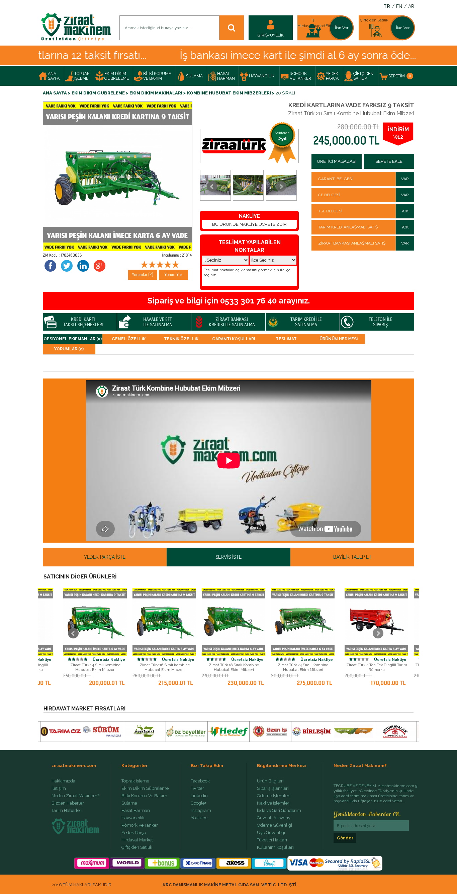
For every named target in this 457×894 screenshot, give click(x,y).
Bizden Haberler (68, 803)
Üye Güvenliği (271, 832)
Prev (212, 186)
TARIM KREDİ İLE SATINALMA (306, 322)
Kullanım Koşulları (275, 847)
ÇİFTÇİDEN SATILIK (363, 76)
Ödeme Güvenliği (274, 825)
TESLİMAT (286, 339)
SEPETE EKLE (388, 161)
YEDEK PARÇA (332, 76)
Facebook (200, 781)
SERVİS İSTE (228, 557)
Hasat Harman (135, 810)
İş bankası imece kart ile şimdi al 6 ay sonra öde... (272, 55)
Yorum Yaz (173, 274)
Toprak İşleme (135, 781)
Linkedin (199, 796)
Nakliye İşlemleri (273, 803)
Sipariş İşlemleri (273, 788)
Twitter (197, 788)
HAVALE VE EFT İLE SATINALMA (157, 322)
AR (411, 6)
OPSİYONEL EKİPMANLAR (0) (72, 339)
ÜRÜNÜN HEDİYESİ (338, 339)
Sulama (129, 803)
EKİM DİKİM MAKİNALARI (155, 93)
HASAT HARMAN (226, 76)
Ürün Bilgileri (270, 781)
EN (399, 6)
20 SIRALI (285, 93)
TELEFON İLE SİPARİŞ (380, 322)
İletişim (59, 788)
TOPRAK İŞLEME (82, 76)
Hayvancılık (133, 818)
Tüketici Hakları (272, 840)
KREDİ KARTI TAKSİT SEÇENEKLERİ (83, 322)
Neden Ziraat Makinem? (75, 796)
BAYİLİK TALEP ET (352, 557)
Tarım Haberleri (67, 810)
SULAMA (194, 76)
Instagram (201, 810)
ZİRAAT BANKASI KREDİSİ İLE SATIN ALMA (232, 322)
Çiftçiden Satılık (136, 847)
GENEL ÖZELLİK (129, 339)
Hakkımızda (63, 781)
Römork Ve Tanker (139, 825)
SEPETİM (399, 76)
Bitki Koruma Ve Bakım (144, 796)
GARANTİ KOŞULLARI (233, 339)
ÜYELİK (277, 35)
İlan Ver (341, 27)
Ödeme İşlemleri (273, 796)
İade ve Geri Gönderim (279, 810)
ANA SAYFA (54, 76)
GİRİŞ (263, 35)
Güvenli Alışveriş (273, 818)
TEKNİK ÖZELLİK (181, 339)
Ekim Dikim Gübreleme (145, 788)
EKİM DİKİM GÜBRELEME (116, 76)
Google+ (198, 803)
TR (386, 6)
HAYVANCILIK (261, 76)
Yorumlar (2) (143, 274)
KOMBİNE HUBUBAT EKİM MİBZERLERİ (229, 93)
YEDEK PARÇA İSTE (104, 557)
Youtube (199, 818)
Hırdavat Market (137, 840)
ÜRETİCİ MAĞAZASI (336, 161)
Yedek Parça (133, 832)
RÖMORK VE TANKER (300, 76)
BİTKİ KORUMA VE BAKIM (157, 76)
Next (281, 186)
